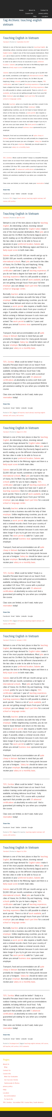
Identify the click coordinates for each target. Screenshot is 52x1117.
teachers (12, 104)
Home (21, 10)
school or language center (12, 99)
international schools (36, 76)
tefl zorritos (12, 201)
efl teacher (21, 413)
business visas (28, 127)
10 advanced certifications (25, 169)
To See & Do (8, 1099)
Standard (6, 42)
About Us (32, 10)
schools (17, 81)
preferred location (25, 244)
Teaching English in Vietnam (21, 38)
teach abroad (22, 198)
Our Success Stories (11, 1080)
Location (45, 16)
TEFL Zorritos (7, 158)
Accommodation (10, 1096)
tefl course (12, 415)
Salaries (12, 64)
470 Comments (24, 1046)
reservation (40, 183)
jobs (4, 56)
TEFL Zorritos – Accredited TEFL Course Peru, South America (23, 1102)
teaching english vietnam (35, 198)
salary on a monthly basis (21, 147)
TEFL (10, 198)
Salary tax (38, 141)
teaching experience (32, 84)
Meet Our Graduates (11, 1076)
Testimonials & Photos (11, 1083)
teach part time (30, 96)
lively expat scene (16, 67)
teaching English (39, 47)
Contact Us (44, 10)
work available (34, 280)
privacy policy (43, 13)
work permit (31, 113)
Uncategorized (14, 1043)
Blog (5, 1067)
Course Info (29, 13)
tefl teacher (6, 1046)
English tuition (8, 53)
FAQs (35, 16)
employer (10, 96)
